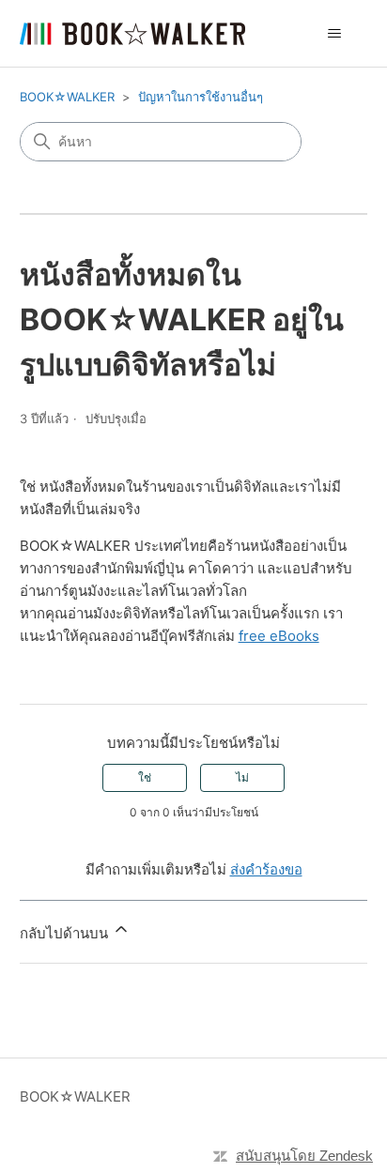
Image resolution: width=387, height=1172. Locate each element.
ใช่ (144, 777)
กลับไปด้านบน (66, 933)
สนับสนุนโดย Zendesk (304, 1156)
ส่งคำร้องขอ (266, 869)
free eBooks (279, 636)
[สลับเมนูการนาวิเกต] (334, 34)
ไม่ (242, 777)
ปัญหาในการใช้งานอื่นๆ (200, 96)
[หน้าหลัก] (132, 34)
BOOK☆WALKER (67, 96)
